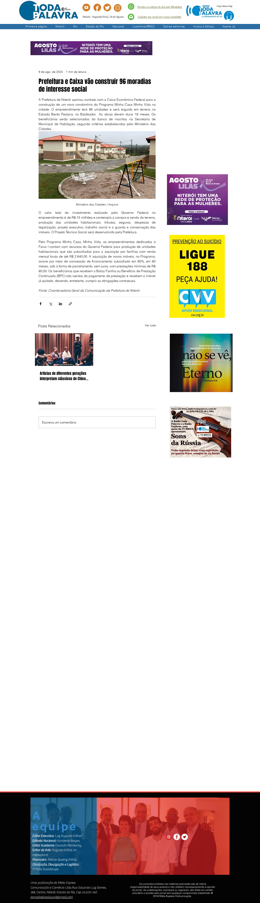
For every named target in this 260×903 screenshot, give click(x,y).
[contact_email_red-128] (169, 837)
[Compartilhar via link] (70, 304)
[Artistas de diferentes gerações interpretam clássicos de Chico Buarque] (64, 349)
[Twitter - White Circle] (184, 837)
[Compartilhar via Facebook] (40, 304)
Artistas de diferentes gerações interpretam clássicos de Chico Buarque (63, 376)
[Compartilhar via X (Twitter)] (50, 304)
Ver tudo (150, 325)
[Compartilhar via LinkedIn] (60, 304)
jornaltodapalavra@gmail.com (51, 897)
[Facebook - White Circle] (176, 837)
